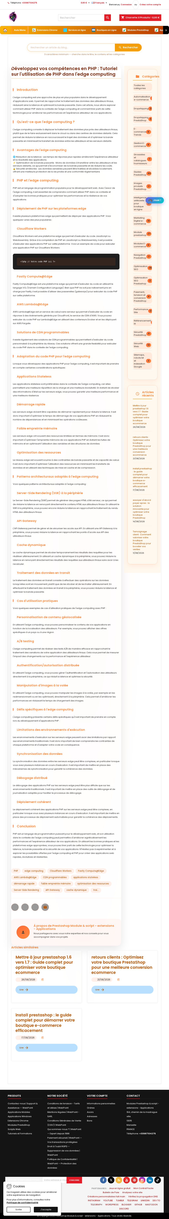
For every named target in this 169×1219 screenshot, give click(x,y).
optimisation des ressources (93, 883)
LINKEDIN (145, 1200)
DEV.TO (156, 1200)
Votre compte (97, 1096)
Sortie (19, 1209)
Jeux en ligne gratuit (119, 1188)
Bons (89, 1120)
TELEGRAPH (96, 1204)
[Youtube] (126, 1180)
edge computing (34, 871)
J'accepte (45, 1209)
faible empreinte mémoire (56, 883)
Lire (24, 990)
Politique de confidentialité (22, 1202)
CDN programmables (55, 877)
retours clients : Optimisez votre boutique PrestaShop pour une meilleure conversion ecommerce (142, 448)
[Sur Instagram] (142, 1180)
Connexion (126, 4)
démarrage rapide (24, 883)
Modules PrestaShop (19, 1125)
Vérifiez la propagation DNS (143, 1196)
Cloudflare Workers (60, 871)
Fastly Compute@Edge (91, 871)
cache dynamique (77, 890)
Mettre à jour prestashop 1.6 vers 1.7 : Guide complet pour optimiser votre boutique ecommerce (141, 416)
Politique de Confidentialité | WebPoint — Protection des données (62, 1163)
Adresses (92, 1116)
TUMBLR (120, 1200)
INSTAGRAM (94, 1200)
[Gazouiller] (111, 1180)
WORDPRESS (111, 1204)
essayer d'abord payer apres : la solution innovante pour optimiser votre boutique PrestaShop (142, 511)
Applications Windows (20, 1116)
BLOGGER (126, 1204)
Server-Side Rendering (26, 890)
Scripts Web (14, 1129)
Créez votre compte (150, 4)
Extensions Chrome (18, 1120)
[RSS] (119, 1180)
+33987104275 (29, 2)
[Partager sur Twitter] (25, 907)
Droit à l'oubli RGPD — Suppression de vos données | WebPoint (63, 1151)
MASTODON (151, 1204)
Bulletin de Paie (111, 1192)
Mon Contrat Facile (143, 1188)
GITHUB (138, 1204)
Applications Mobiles (19, 1112)
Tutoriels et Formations (20, 1133)
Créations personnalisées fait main (106, 1196)
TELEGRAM (132, 1200)
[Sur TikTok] (157, 1180)
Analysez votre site (132, 1192)
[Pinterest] (134, 1180)
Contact (133, 1096)
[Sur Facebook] (103, 1180)
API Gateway (53, 890)
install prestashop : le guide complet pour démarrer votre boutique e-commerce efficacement (142, 479)
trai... (96, 890)
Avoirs (90, 1112)
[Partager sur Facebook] (15, 907)
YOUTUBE (108, 1200)
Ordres (91, 1107)
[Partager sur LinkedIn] (35, 907)
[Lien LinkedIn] (150, 1180)
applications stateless (85, 877)
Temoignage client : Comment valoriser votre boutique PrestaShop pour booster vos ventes (142, 542)
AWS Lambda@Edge (25, 877)
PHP (16, 871)
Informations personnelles (101, 1103)
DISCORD (124, 1208)
